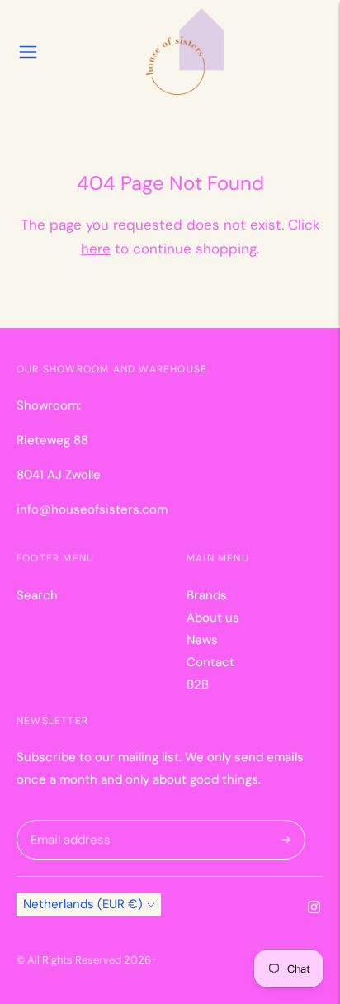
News (202, 640)
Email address (67, 820)
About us (213, 617)
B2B (198, 684)
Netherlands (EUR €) (83, 904)
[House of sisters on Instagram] (314, 909)
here (96, 248)
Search (37, 595)
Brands (207, 595)
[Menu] (28, 52)
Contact (210, 662)
